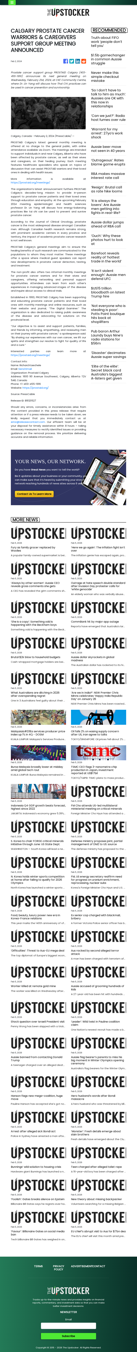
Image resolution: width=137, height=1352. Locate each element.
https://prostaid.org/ (36, 387)
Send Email (25, 369)
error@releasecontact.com (28, 422)
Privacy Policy (58, 1267)
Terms (38, 1266)
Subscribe (68, 1336)
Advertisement (82, 1266)
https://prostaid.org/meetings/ (30, 182)
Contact (98, 1266)
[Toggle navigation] (12, 2)
